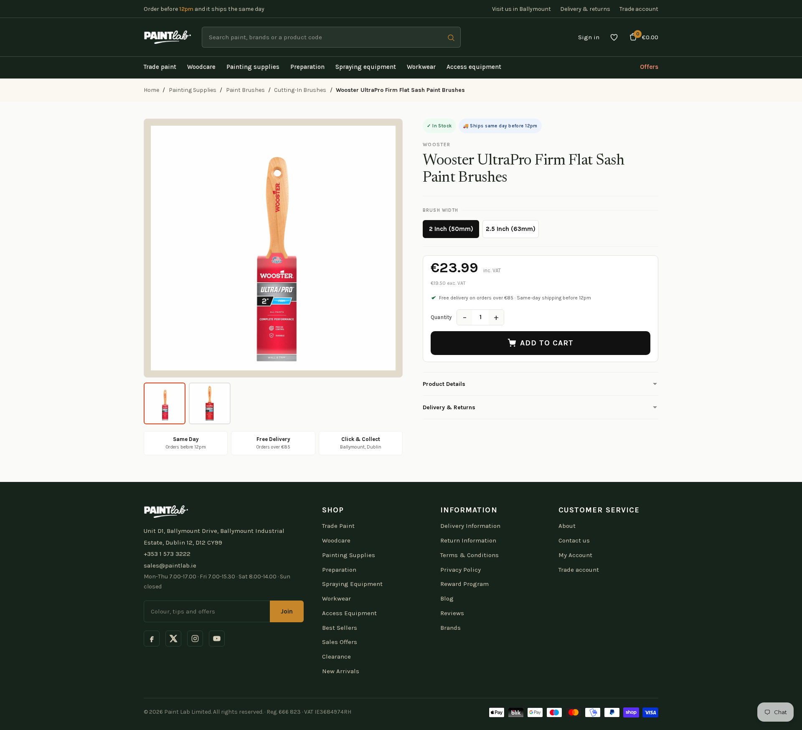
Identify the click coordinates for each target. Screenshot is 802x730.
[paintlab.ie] (167, 37)
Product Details (444, 384)
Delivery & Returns (449, 407)
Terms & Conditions (469, 555)
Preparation (339, 569)
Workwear (336, 598)
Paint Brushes (245, 90)
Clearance (336, 656)
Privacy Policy (460, 569)
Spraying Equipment (352, 584)
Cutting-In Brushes (300, 90)
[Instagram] (195, 638)
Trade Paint (338, 526)
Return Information (468, 540)
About (567, 526)
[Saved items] (614, 37)
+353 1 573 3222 (167, 554)
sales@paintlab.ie (170, 565)
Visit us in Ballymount (521, 9)
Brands (450, 627)
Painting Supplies (192, 90)
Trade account (638, 9)
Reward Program (464, 584)
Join (287, 611)
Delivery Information (470, 526)
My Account (575, 555)
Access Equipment (349, 613)
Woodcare (336, 540)
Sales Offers (339, 642)
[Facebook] (152, 638)
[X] (173, 638)
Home (151, 90)
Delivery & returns (585, 9)
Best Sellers (339, 627)
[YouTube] (217, 638)
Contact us (574, 540)
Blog (447, 598)
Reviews (452, 613)
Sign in (588, 37)
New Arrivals (340, 671)
